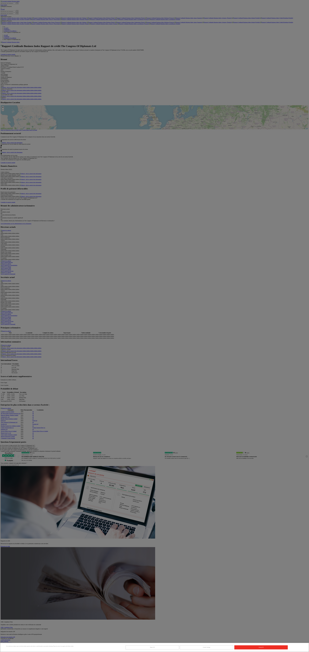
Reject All (152, 647)
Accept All (261, 647)
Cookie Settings (206, 647)
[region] (154, 647)
